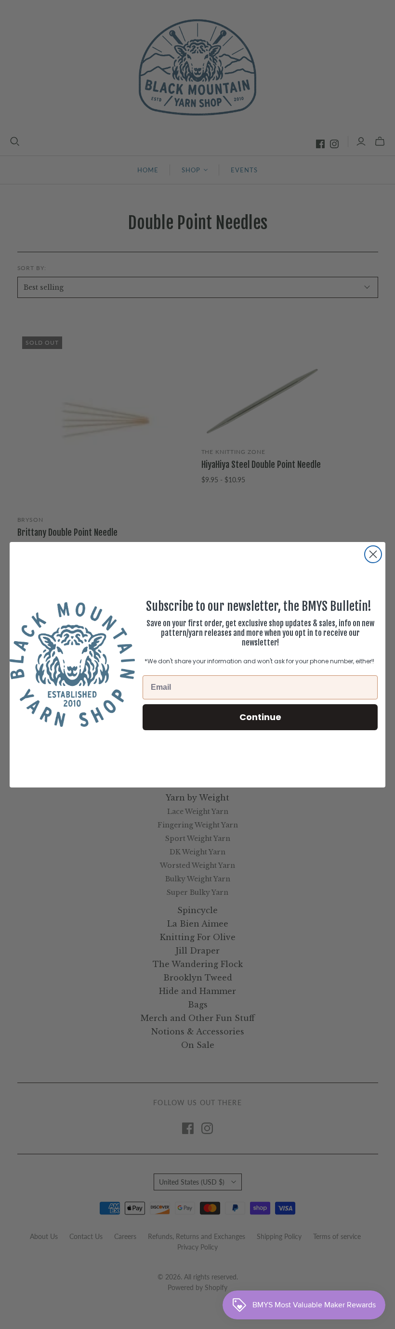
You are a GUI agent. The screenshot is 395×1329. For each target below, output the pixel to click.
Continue (260, 717)
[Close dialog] (373, 554)
